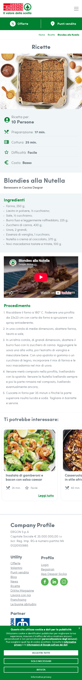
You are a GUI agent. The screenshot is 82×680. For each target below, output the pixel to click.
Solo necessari (41, 661)
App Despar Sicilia (54, 574)
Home (42, 34)
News (14, 581)
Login (45, 565)
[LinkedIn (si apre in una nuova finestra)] (54, 582)
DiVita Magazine (22, 590)
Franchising (18, 599)
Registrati (47, 569)
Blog (13, 577)
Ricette (51, 34)
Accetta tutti (41, 652)
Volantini (16, 568)
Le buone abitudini (23, 604)
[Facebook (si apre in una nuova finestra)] (45, 582)
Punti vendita (19, 572)
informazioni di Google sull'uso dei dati (47, 644)
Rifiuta (41, 669)
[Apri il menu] (76, 9)
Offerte (15, 563)
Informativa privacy (41, 676)
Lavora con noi (20, 595)
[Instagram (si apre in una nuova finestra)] (64, 582)
